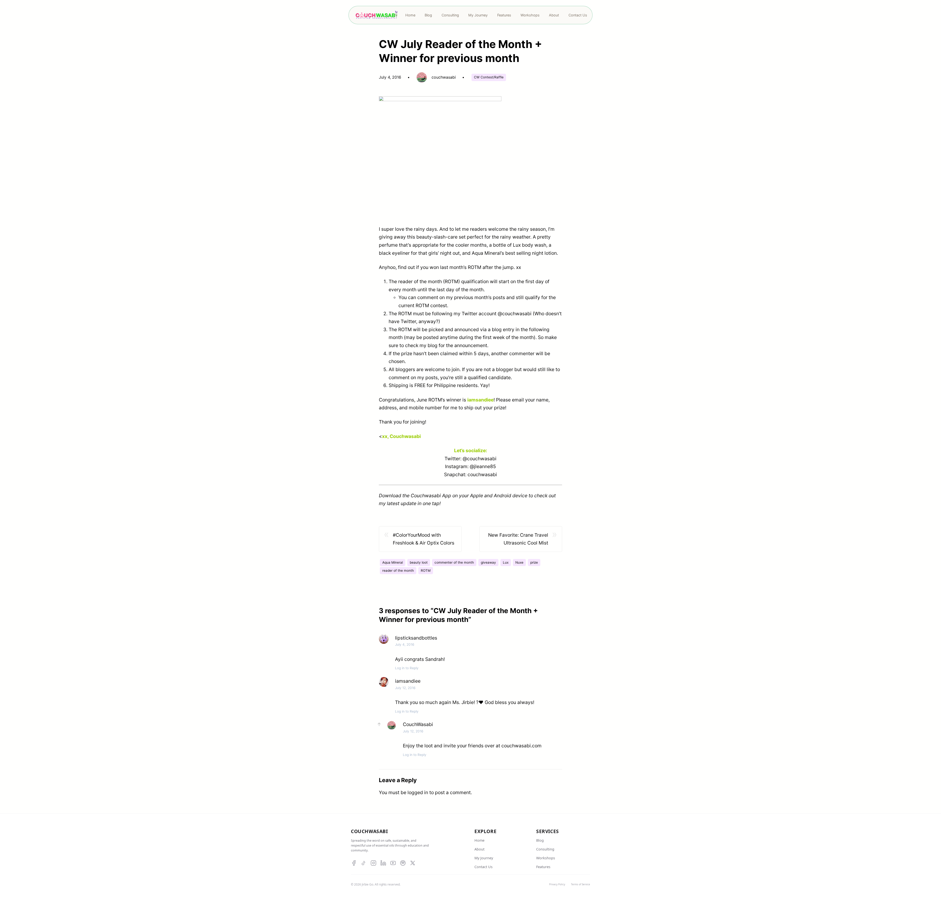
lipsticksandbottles (416, 638)
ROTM (426, 570)
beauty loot (419, 562)
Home (479, 840)
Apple (476, 495)
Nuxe (519, 562)
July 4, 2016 (404, 644)
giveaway (488, 562)
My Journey (483, 858)
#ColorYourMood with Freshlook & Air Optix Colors (423, 539)
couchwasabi (482, 474)
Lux (505, 562)
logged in (418, 792)
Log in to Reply (407, 668)
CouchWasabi (418, 724)
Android (502, 495)
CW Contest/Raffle (489, 77)
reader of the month (398, 570)
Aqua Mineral (392, 562)
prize (534, 562)
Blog (540, 840)
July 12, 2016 (405, 688)
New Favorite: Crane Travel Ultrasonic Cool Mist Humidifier (518, 539)
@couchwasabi (515, 313)
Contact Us (483, 866)
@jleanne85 (483, 466)
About (479, 849)
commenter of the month (454, 562)
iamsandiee (408, 681)
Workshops (545, 858)
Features (543, 866)
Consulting (545, 849)
